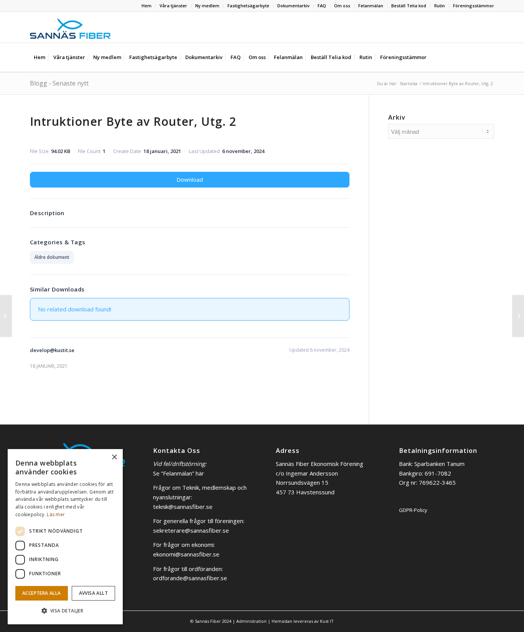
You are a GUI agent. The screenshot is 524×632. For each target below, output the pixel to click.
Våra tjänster (173, 5)
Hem (147, 5)
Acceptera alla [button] (41, 593)
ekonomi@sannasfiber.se (186, 554)
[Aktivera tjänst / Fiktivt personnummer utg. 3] (6, 316)
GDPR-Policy (413, 510)
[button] (65, 611)
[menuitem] (147, 6)
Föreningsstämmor (473, 5)
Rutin (439, 5)
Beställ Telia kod (408, 5)
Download (189, 179)
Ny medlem (207, 5)
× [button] (114, 457)
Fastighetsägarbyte (248, 5)
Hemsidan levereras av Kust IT (303, 621)
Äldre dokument (52, 257)
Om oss (342, 5)
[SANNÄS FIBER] (70, 27)
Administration (251, 621)
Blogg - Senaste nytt (59, 83)
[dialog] (65, 536)
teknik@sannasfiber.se (183, 506)
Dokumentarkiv (293, 5)
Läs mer (56, 514)
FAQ (322, 5)
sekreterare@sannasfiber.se (191, 530)
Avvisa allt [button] (93, 593)
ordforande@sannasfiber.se (190, 578)
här (200, 473)
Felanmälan (370, 5)
